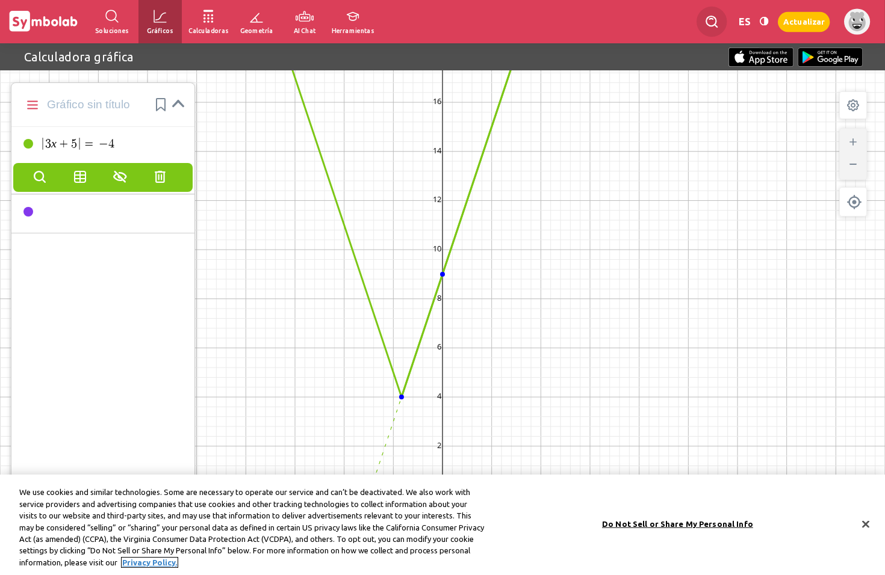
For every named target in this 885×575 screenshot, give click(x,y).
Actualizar (803, 21)
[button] (161, 104)
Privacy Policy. (149, 562)
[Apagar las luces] (764, 21)
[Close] (865, 524)
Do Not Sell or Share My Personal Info (677, 523)
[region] (442, 525)
